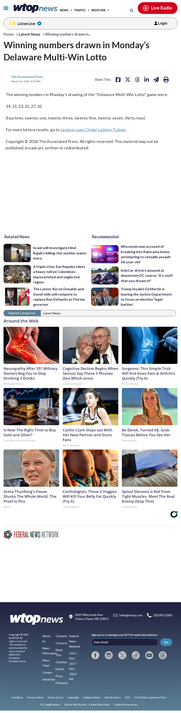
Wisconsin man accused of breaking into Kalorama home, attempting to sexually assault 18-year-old (146, 254)
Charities (61, 662)
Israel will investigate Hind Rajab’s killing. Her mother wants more (60, 253)
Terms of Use (55, 697)
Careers (47, 672)
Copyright (73, 697)
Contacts (61, 643)
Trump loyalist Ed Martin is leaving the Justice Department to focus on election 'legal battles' (146, 296)
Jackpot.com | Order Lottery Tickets (93, 129)
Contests (61, 636)
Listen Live (26, 23)
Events (60, 669)
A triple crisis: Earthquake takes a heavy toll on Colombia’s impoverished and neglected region (59, 274)
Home (9, 34)
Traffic (80, 10)
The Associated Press (27, 77)
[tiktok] (136, 655)
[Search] (131, 10)
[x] (122, 655)
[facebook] (95, 655)
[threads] (163, 655)
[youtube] (149, 655)
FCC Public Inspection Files (150, 697)
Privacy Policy (35, 697)
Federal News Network (74, 641)
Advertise (48, 679)
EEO (127, 697)
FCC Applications (50, 704)
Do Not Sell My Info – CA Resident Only (86, 704)
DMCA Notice (113, 697)
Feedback (17, 697)
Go (166, 642)
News (64, 10)
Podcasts (62, 683)
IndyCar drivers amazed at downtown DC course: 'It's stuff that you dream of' (147, 275)
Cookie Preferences (126, 704)
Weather (98, 10)
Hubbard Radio (91, 697)
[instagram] (109, 655)
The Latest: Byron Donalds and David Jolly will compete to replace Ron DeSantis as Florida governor (59, 296)
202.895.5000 (162, 615)
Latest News (52, 313)
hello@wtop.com (130, 615)
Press (59, 676)
